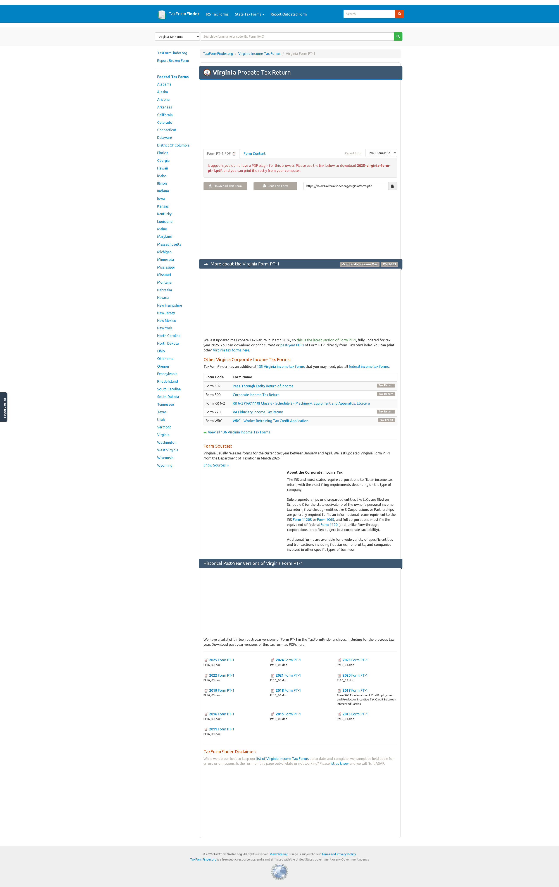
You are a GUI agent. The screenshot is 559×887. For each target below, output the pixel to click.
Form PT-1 (222, 660)
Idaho (161, 176)
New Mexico (166, 321)
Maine (162, 229)
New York (164, 328)
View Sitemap (279, 854)
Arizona (163, 99)
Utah (161, 420)
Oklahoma (165, 359)
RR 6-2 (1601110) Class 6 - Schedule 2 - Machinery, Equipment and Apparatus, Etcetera (301, 403)
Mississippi (166, 267)
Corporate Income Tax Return (256, 395)
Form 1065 (325, 520)
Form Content (255, 153)
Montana (164, 282)
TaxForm (184, 13)
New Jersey (166, 313)
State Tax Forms (248, 14)
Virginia (163, 435)
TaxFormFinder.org (172, 53)
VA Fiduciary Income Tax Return (258, 412)
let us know (340, 763)
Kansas (163, 206)
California (165, 115)
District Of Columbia (173, 145)
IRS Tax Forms (217, 14)
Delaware (164, 138)
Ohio (161, 351)
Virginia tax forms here (231, 350)
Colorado (164, 122)
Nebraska (164, 290)
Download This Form (227, 186)
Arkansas (164, 107)
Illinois (162, 183)
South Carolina (169, 389)
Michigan (164, 252)
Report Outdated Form (289, 14)
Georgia (163, 160)
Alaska (162, 92)
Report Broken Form (173, 61)
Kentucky (164, 214)
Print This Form (277, 186)
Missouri (164, 275)
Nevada (163, 298)
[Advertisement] (300, 114)
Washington (166, 442)
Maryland (164, 237)
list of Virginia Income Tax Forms (282, 759)
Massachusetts (169, 244)
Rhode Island (167, 381)
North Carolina (169, 336)
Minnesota (165, 260)
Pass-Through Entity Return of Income (263, 386)
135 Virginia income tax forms (281, 366)
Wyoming (164, 465)
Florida (162, 153)
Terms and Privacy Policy (338, 854)
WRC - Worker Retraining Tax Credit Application (270, 421)
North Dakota (168, 343)
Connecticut (166, 130)
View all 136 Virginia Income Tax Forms (239, 432)
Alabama (164, 84)
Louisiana (165, 221)
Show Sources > (216, 465)
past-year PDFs (292, 345)
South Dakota (168, 397)
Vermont (164, 427)
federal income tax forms (369, 366)
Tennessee (165, 404)
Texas (162, 412)
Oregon (163, 366)
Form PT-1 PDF (219, 153)
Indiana (163, 191)
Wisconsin (165, 458)
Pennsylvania (167, 374)
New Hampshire (169, 305)
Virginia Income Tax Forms (259, 54)
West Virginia (167, 450)
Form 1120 (329, 525)
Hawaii (162, 168)
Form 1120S (302, 520)
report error (4, 407)
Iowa (161, 199)
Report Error (353, 153)
